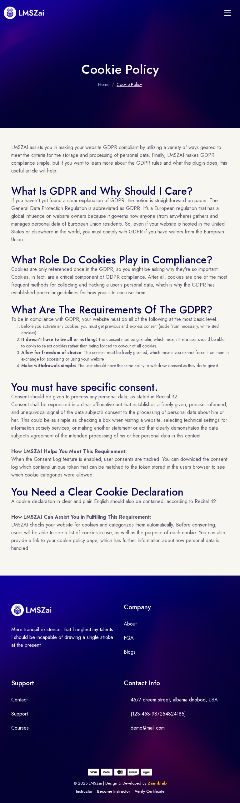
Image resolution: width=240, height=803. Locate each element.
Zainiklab (157, 783)
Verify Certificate (149, 791)
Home (103, 84)
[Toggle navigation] (227, 13)
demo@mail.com (148, 727)
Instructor (84, 791)
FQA (129, 637)
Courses (20, 727)
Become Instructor (113, 791)
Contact (19, 699)
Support (19, 713)
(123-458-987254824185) (158, 713)
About (130, 623)
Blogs (130, 652)
